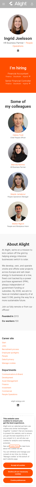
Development (7, 377)
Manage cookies (9, 363)
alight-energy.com (18, 401)
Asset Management (10, 381)
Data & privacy (8, 359)
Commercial (7, 391)
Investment (6, 388)
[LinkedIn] (18, 51)
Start (4, 343)
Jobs (4, 346)
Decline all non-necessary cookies (18, 473)
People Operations (9, 394)
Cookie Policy (14, 446)
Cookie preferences (18, 480)
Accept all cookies (18, 465)
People (5, 356)
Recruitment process (10, 349)
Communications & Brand (12, 374)
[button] (32, 4)
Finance (5, 384)
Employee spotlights (10, 353)
